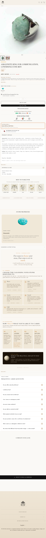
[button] (8, 461)
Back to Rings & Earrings (24, 477)
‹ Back (2, 5)
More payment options (23, 108)
